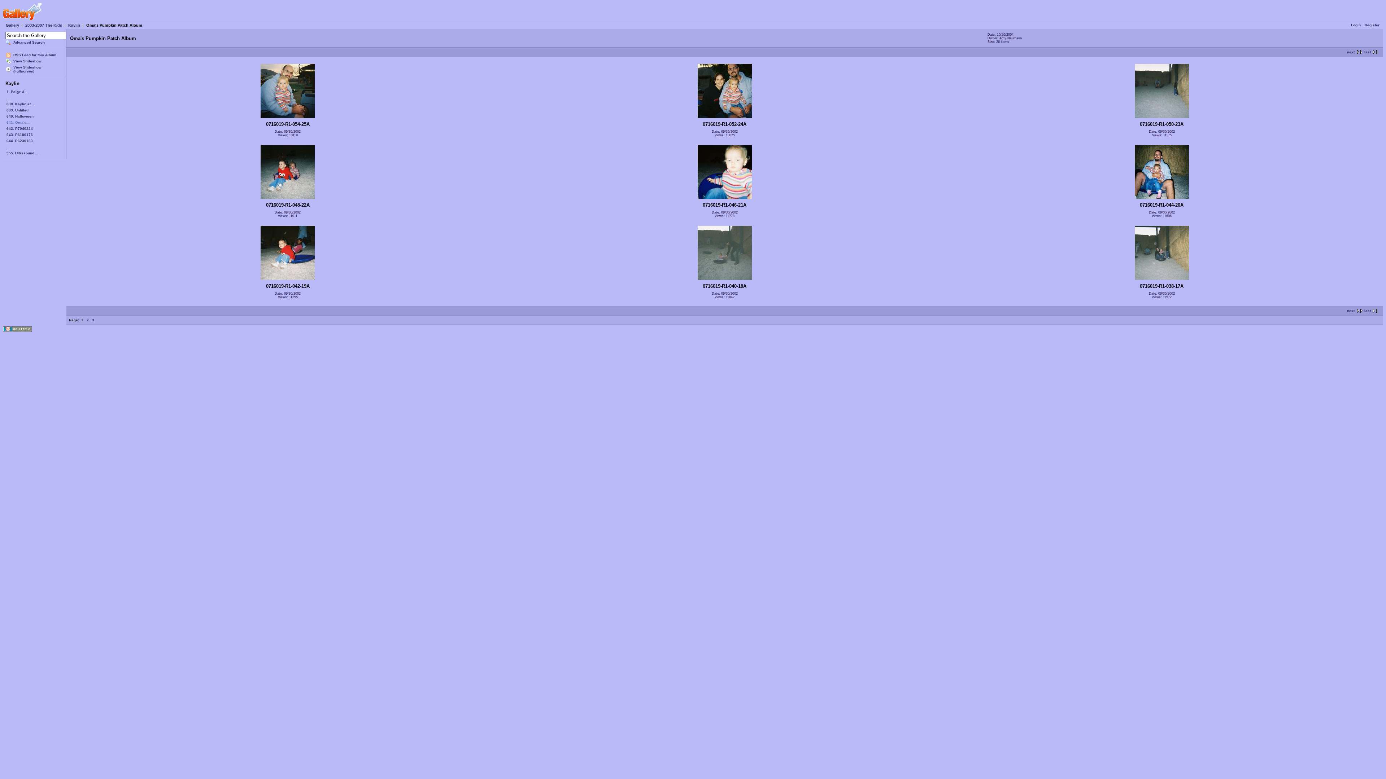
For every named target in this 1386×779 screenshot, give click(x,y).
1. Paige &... (17, 92)
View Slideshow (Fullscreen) (27, 69)
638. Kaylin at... (20, 104)
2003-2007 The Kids (43, 25)
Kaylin (74, 25)
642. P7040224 (19, 129)
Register (1372, 25)
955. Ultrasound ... (22, 153)
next (1351, 52)
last (1367, 52)
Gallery (12, 25)
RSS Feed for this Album (34, 55)
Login (1356, 25)
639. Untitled (17, 110)
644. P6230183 (19, 141)
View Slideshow (27, 61)
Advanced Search (29, 42)
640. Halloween (20, 116)
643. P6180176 (19, 135)
